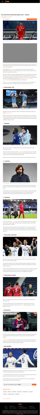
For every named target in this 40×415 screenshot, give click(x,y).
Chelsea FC (9, 391)
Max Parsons (4, 16)
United (22, 305)
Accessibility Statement (22, 408)
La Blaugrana (5, 339)
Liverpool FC (31, 391)
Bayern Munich (19, 391)
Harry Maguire (17, 394)
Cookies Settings (32, 408)
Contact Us (31, 406)
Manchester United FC (11, 394)
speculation (12, 69)
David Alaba (5, 391)
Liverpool (13, 221)
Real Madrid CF (14, 391)
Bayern (7, 82)
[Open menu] (2, 1)
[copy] (9, 19)
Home (4, 398)
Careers (6, 408)
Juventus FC (5, 394)
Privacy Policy (12, 406)
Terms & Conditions (13, 408)
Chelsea (19, 151)
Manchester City (9, 112)
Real (4, 374)
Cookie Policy (20, 406)
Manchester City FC (25, 391)
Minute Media (6, 410)
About (6, 406)
